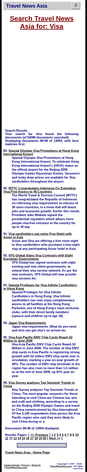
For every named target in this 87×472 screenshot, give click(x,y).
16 (27, 438)
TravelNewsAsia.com (16, 467)
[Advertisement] (43, 81)
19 (40, 438)
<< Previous (39, 435)
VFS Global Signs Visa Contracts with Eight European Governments (38, 257)
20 (44, 438)
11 (6, 438)
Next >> (54, 438)
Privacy (26, 465)
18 (36, 438)
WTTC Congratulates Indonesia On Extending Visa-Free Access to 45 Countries (39, 190)
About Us (36, 465)
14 (19, 438)
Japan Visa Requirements (27, 323)
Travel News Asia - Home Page (27, 452)
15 (23, 438)
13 (15, 438)
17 (32, 438)
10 (77, 435)
